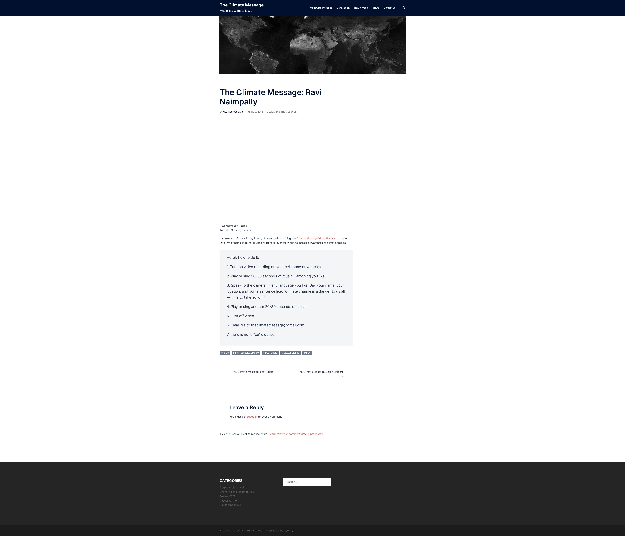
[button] (404, 7)
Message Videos (290, 353)
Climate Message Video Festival (316, 238)
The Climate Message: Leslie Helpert (320, 371)
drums (225, 353)
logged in (251, 416)
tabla (307, 353)
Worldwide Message (321, 7)
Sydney (288, 530)
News (376, 7)
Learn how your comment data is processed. (296, 434)
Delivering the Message (282, 112)
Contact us (390, 7)
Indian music (270, 353)
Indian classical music (246, 353)
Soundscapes (228, 504)
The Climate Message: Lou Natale (252, 371)
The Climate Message (242, 4)
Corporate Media (230, 487)
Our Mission (343, 7)
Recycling (226, 500)
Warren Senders (233, 112)
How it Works (361, 7)
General (224, 496)
